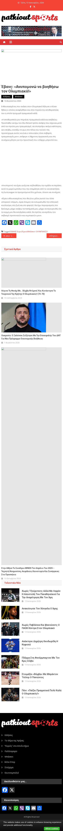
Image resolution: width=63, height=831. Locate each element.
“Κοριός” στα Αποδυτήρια (17, 745)
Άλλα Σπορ (10, 762)
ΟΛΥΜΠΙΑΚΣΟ (42, 231)
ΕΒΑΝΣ (13, 231)
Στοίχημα (9, 767)
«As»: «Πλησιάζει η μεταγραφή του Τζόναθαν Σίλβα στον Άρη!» (10, 235)
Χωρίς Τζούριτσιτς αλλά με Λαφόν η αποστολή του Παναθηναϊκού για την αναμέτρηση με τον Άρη (41, 594)
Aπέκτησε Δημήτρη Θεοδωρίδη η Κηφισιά (40, 643)
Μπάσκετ (19, 96)
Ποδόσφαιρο (11, 751)
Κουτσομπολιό (12, 772)
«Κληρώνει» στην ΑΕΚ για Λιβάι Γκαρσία (55, 235)
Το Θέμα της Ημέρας (14, 740)
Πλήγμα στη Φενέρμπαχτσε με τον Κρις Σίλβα (41, 659)
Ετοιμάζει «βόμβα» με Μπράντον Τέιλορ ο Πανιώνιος (40, 676)
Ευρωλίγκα (22, 231)
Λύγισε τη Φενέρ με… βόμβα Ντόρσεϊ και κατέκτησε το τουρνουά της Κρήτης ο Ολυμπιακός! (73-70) (28, 292)
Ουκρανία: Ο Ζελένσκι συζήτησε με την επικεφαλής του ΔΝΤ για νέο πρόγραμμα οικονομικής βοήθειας (31, 337)
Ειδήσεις (6, 96)
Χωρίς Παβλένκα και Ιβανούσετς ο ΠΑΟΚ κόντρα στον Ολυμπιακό (41, 627)
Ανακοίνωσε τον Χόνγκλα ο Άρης (40, 608)
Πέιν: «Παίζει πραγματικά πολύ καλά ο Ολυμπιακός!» (41, 692)
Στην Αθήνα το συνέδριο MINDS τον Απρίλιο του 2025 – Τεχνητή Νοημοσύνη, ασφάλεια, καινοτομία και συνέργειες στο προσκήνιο (30, 571)
